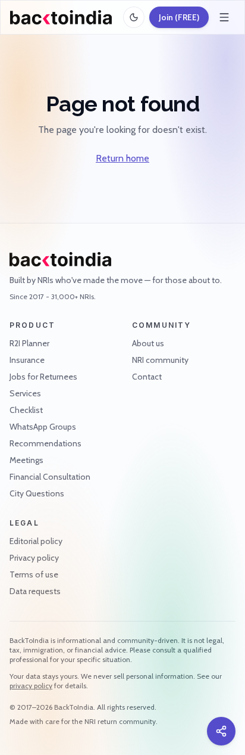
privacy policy (31, 685)
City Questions (37, 493)
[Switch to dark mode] (134, 17)
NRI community (160, 360)
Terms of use (34, 574)
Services (25, 393)
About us (148, 343)
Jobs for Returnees (43, 376)
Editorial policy (36, 541)
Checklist (26, 410)
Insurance (27, 360)
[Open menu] (224, 17)
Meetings (26, 460)
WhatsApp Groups (43, 426)
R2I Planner (29, 343)
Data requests (35, 591)
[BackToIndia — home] (61, 17)
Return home (122, 158)
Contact (147, 376)
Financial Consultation (50, 476)
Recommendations (45, 443)
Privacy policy (34, 557)
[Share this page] (221, 731)
